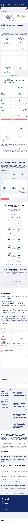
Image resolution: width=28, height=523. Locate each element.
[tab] (4, 82)
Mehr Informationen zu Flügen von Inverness (20, 459)
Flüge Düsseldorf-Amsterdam (22, 471)
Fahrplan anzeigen (7, 138)
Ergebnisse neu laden (13, 214)
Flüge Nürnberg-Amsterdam (22, 479)
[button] (17, 9)
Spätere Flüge (17, 261)
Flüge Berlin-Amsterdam (4, 469)
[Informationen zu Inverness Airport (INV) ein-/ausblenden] (26, 451)
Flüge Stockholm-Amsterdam (5, 479)
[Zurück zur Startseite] (2, 521)
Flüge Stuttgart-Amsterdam (4, 474)
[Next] (26, 80)
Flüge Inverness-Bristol (21, 481)
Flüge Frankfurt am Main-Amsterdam (15, 469)
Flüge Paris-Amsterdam (13, 471)
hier (21, 264)
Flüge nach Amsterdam (15, 493)
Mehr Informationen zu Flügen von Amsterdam (6, 461)
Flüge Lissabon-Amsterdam (13, 479)
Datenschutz (24, 520)
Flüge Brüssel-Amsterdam (4, 481)
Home (1, 493)
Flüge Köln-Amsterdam (21, 474)
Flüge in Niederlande (8, 493)
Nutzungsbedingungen (18, 520)
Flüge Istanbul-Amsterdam (13, 474)
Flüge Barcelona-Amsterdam (22, 476)
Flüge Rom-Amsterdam (4, 476)
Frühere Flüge (11, 261)
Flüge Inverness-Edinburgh (13, 481)
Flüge (4, 493)
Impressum (12, 520)
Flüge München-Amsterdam (22, 469)
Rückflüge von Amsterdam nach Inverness (7, 459)
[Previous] (3, 278)
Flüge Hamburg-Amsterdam (4, 471)
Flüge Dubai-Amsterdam (13, 476)
